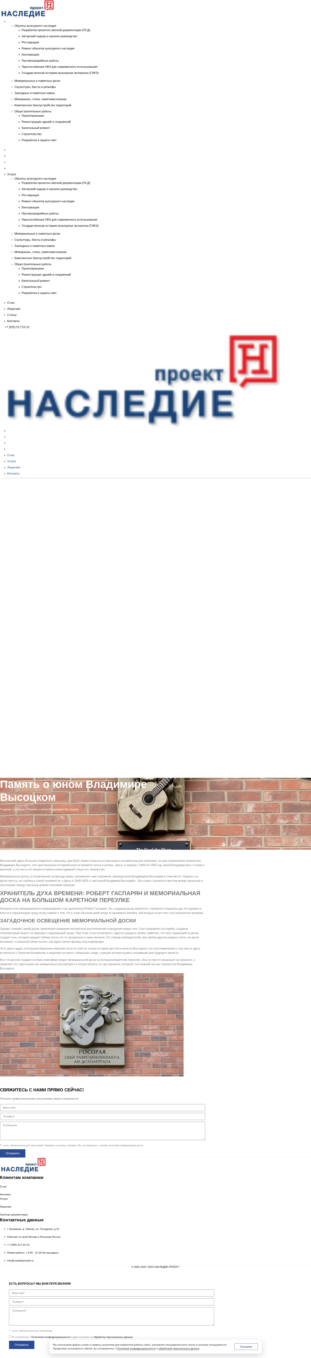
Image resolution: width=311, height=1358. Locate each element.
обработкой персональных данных (178, 1348)
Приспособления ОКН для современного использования (59, 66)
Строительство (32, 134)
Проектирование (33, 115)
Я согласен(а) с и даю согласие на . (73, 1337)
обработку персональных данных (113, 1337)
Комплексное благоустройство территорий (42, 105)
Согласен (246, 1346)
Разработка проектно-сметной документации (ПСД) (56, 30)
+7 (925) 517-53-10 (17, 327)
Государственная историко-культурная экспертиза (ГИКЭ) (60, 72)
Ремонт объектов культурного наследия (48, 48)
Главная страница (12, 809)
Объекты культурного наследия (35, 25)
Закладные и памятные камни (34, 93)
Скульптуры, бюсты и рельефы (35, 86)
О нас (11, 149)
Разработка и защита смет (39, 140)
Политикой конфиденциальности (136, 1348)
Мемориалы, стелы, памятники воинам (40, 99)
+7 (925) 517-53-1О (17, 778)
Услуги (11, 21)
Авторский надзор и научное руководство (49, 36)
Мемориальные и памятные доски (37, 80)
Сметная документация (14, 1214)
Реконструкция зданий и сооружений (46, 121)
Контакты (13, 168)
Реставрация (30, 42)
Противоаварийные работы (40, 60)
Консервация (30, 54)
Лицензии (13, 156)
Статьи (12, 162)
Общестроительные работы (32, 111)
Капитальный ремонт (36, 127)
